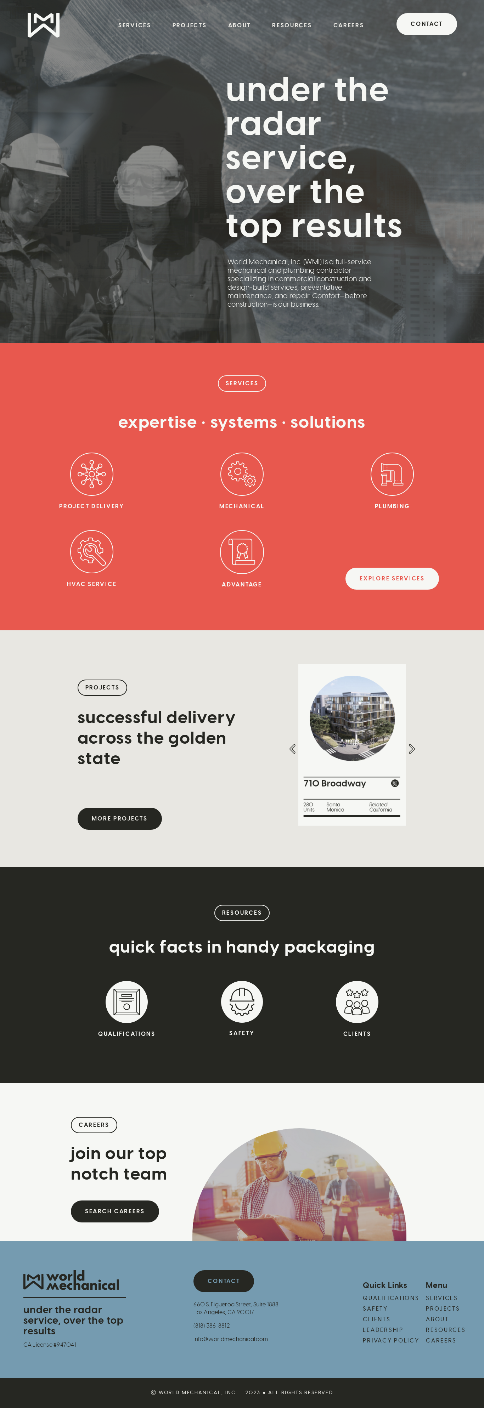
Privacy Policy (391, 1341)
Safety (241, 1033)
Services (134, 25)
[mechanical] (242, 474)
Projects (190, 25)
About (239, 25)
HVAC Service (92, 584)
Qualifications (391, 1298)
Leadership (383, 1330)
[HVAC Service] (91, 551)
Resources (292, 25)
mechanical (242, 506)
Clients (357, 1034)
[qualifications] (127, 1002)
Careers (348, 25)
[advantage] (242, 552)
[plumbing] (392, 474)
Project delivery (91, 506)
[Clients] (357, 1002)
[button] (242, 383)
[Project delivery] (91, 474)
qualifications (127, 1034)
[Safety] (242, 1002)
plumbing (392, 506)
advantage (242, 584)
